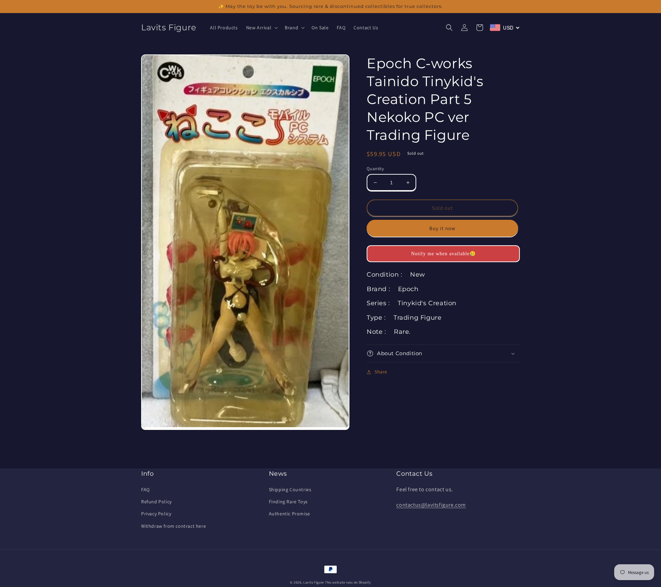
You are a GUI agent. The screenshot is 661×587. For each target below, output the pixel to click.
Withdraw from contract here (173, 526)
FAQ (145, 489)
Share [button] (381, 372)
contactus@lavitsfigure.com (431, 504)
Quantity (375, 169)
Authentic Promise (289, 514)
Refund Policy (156, 501)
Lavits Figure (313, 582)
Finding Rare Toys (288, 501)
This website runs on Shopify (348, 582)
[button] (261, 27)
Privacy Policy (156, 514)
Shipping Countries (290, 489)
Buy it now (442, 228)
